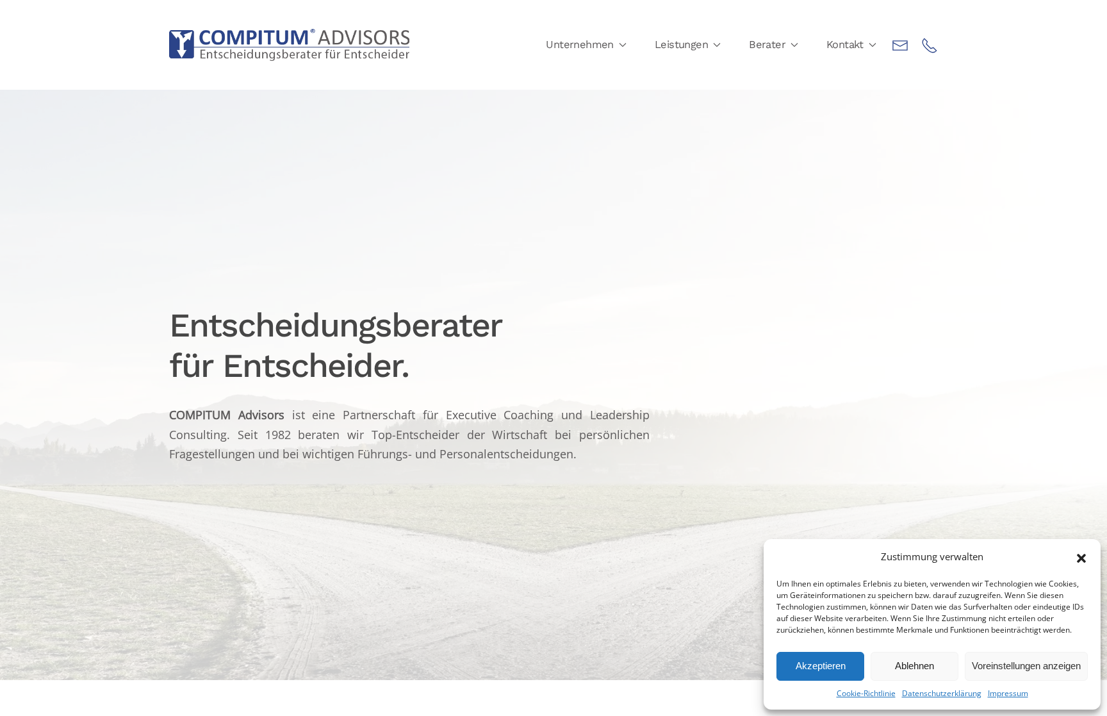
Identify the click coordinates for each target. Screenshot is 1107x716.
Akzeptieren (821, 665)
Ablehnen (914, 665)
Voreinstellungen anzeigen (1026, 665)
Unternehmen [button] (579, 44)
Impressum (1008, 693)
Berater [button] (767, 44)
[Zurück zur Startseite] (289, 45)
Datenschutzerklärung (941, 693)
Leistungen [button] (681, 44)
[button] (1081, 557)
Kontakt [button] (845, 44)
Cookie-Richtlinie (866, 693)
